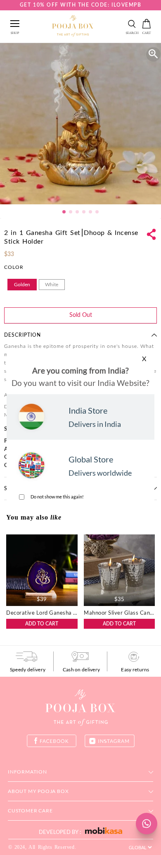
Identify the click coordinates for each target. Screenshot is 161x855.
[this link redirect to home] (72, 26)
